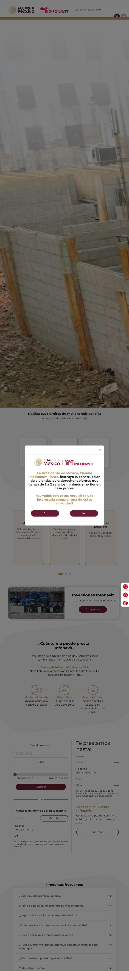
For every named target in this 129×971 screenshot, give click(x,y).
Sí (45, 513)
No (84, 513)
